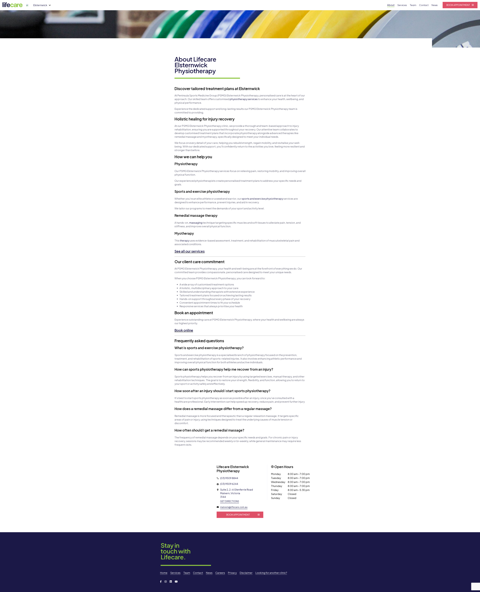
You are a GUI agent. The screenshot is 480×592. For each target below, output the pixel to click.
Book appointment (458, 5)
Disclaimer (246, 572)
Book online (183, 330)
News (435, 5)
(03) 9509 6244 (229, 483)
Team (413, 5)
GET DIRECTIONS (229, 501)
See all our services (189, 251)
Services (402, 5)
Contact (424, 5)
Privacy (232, 572)
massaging (195, 222)
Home (163, 572)
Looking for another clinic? (271, 572)
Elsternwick (40, 5)
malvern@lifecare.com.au (234, 507)
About (390, 5)
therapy (184, 240)
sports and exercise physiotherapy (262, 198)
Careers (220, 572)
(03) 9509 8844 (229, 478)
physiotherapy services (244, 99)
